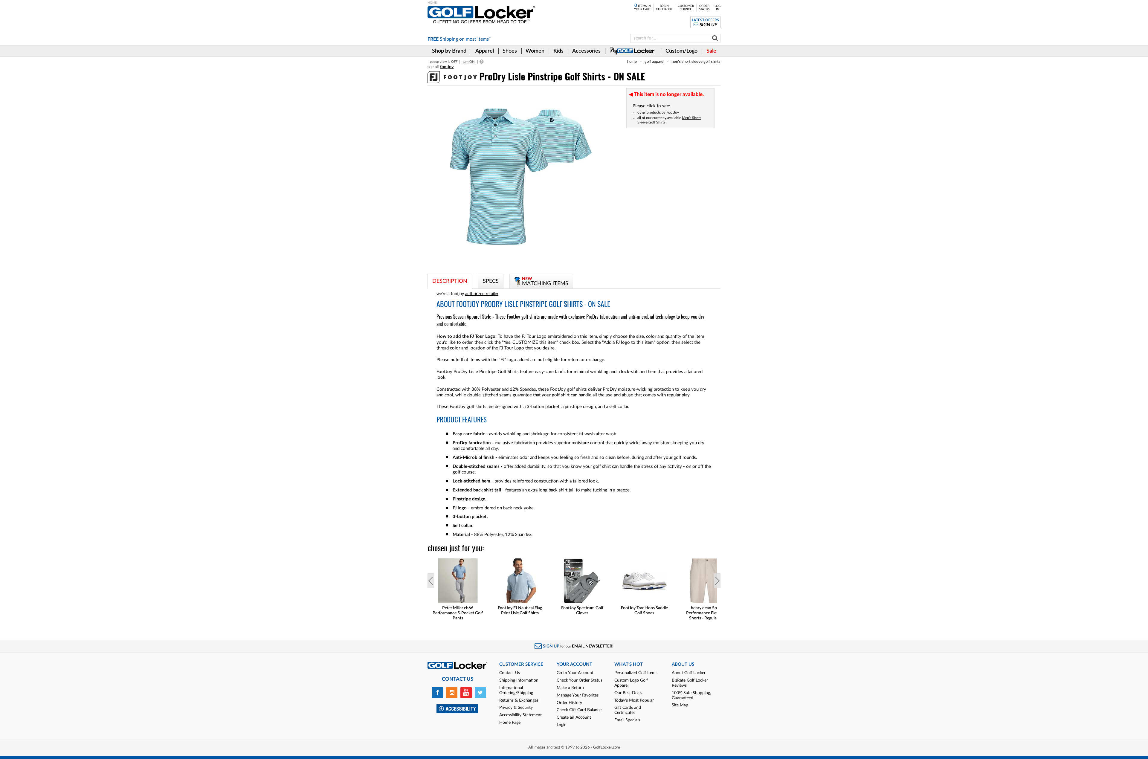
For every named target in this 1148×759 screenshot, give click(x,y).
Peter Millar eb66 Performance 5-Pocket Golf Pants (458, 613)
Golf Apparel (654, 61)
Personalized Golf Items (635, 673)
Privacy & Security (516, 707)
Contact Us (509, 673)
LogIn (717, 7)
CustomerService (686, 7)
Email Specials (627, 720)
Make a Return (570, 688)
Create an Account (574, 717)
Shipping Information (518, 680)
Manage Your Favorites (578, 695)
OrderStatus (704, 7)
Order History (569, 703)
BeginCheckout (664, 7)
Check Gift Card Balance (579, 710)
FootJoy (672, 112)
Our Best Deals (628, 693)
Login (562, 725)
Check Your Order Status (579, 680)
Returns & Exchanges (518, 700)
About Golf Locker (689, 673)
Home (632, 61)
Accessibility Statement (520, 715)
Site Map (680, 705)
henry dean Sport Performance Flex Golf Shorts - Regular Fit (706, 613)
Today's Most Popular (634, 700)
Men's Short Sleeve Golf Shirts (695, 61)
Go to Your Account (575, 673)
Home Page (509, 722)
